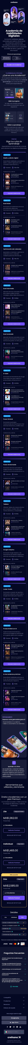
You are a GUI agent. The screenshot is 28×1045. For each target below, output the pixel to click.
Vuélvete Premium (14, 830)
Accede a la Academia (14, 65)
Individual (14, 917)
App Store (15, 1022)
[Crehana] (14, 2)
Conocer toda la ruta (14, 193)
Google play (15, 1018)
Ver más (15, 986)
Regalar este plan (14, 835)
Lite (6, 917)
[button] (14, 958)
